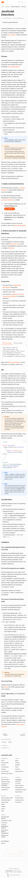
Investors (17, 765)
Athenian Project (5, 781)
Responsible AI (19, 787)
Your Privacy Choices (15, 875)
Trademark (19, 872)
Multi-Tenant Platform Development (4, 831)
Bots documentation (20, 225)
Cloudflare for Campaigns (5, 784)
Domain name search (6, 773)
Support (3, 806)
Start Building (4, 841)
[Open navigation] (25, 2)
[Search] (19, 2)
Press (16, 767)
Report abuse (18, 792)
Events (3, 808)
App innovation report (7, 798)
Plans (2, 760)
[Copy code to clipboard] (25, 347)
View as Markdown (19, 18)
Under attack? (5, 771)
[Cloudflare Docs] (2, 2)
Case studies (4, 802)
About (16, 760)
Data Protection (19, 785)
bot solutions (12, 35)
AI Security (4, 822)
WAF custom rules (14, 244)
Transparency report (20, 789)
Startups (3, 769)
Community (18, 802)
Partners (3, 765)
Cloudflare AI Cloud (6, 820)
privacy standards (14, 66)
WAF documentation (14, 362)
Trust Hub (17, 783)
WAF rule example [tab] (6, 343)
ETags (6, 687)
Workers (11, 248)
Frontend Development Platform (4, 826)
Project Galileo (5, 779)
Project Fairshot (5, 787)
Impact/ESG (4, 789)
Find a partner (5, 767)
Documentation (19, 798)
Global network (19, 771)
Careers (17, 762)
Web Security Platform (4, 836)
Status (3, 804)
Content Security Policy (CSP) (17, 605)
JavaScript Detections (7, 200)
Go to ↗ (9, 208)
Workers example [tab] (18, 343)
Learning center (19, 800)
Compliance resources (18, 780)
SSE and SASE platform (5, 817)
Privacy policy (9, 870)
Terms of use (12, 872)
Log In (2, 843)
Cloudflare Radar (5, 800)
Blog (2, 810)
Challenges (7, 6)
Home (2, 6)
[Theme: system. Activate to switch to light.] (22, 2)
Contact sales (5, 762)
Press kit (17, 769)
